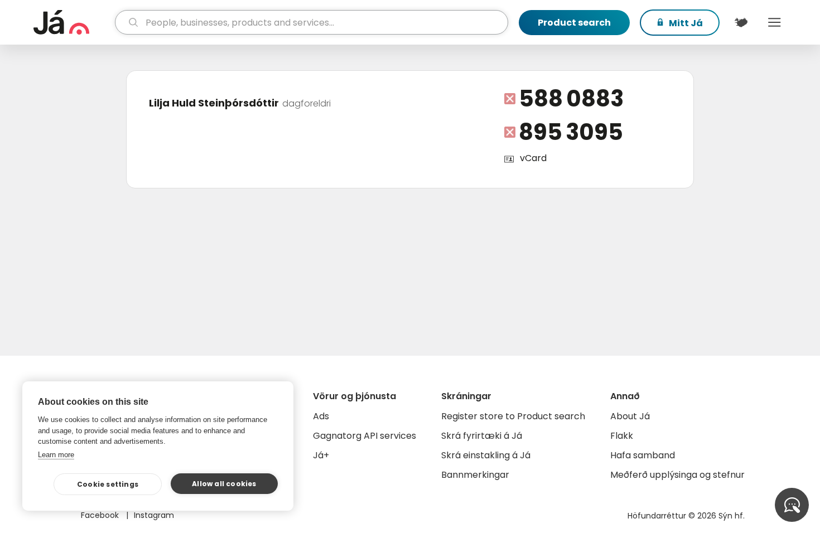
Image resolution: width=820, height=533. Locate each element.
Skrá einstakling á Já (485, 455)
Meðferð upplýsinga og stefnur (677, 474)
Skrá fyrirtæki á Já (481, 435)
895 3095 (571, 132)
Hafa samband (642, 455)
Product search (574, 22)
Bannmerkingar (475, 474)
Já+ (321, 455)
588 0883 (571, 98)
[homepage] (72, 22)
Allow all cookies (224, 483)
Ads (321, 416)
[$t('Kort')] (741, 22)
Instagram (154, 515)
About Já (630, 416)
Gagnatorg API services (364, 435)
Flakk (621, 435)
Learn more (56, 454)
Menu (774, 22)
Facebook (101, 515)
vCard (533, 158)
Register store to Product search (513, 416)
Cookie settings (107, 484)
